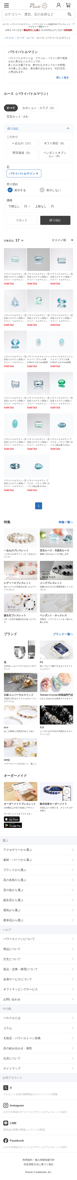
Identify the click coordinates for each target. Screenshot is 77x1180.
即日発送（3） (22, 152)
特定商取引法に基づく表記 (38, 1164)
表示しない (53, 190)
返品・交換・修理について (20, 969)
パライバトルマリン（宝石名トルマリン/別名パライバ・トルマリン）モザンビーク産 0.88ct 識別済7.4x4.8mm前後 (15, 403)
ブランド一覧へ (63, 634)
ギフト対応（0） (55, 143)
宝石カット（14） (18, 116)
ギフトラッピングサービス (20, 989)
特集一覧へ (66, 522)
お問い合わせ (12, 999)
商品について (12, 949)
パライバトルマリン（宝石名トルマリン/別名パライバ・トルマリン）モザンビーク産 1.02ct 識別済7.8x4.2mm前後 (38, 280)
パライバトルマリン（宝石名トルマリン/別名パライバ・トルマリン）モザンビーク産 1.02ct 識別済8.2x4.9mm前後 (38, 445)
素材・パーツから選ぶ (17, 859)
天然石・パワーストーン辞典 (22, 1038)
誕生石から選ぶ (13, 900)
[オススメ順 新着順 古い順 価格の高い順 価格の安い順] (62, 240)
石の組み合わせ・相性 (17, 1048)
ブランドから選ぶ (14, 869)
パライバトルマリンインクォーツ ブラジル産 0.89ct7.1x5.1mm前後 (38, 359)
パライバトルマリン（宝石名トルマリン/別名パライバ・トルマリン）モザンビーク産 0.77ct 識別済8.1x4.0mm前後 (61, 280)
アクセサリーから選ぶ (17, 849)
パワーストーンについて (19, 939)
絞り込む (13, 128)
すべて (11, 108)
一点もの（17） (22, 143)
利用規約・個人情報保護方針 (39, 1159)
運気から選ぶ (12, 910)
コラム (7, 1028)
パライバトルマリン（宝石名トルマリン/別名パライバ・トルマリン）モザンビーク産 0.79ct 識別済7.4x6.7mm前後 (15, 321)
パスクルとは (12, 1017)
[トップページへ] (38, 10)
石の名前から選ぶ (14, 880)
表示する (20, 190)
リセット (22, 220)
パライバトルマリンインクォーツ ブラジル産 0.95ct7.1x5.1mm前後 (61, 359)
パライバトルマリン (22, 173)
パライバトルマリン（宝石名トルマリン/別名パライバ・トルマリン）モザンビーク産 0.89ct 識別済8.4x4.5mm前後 (15, 280)
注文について (12, 959)
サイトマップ (12, 1068)
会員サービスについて (17, 979)
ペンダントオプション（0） (54, 154)
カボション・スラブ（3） (38, 108)
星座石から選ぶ (13, 920)
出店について (12, 1058)
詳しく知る (62, 77)
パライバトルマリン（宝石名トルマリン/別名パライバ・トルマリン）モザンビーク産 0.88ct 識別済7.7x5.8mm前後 (38, 321)
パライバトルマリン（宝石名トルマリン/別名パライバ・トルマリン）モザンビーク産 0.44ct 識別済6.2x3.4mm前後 (38, 403)
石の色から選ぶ (13, 890)
